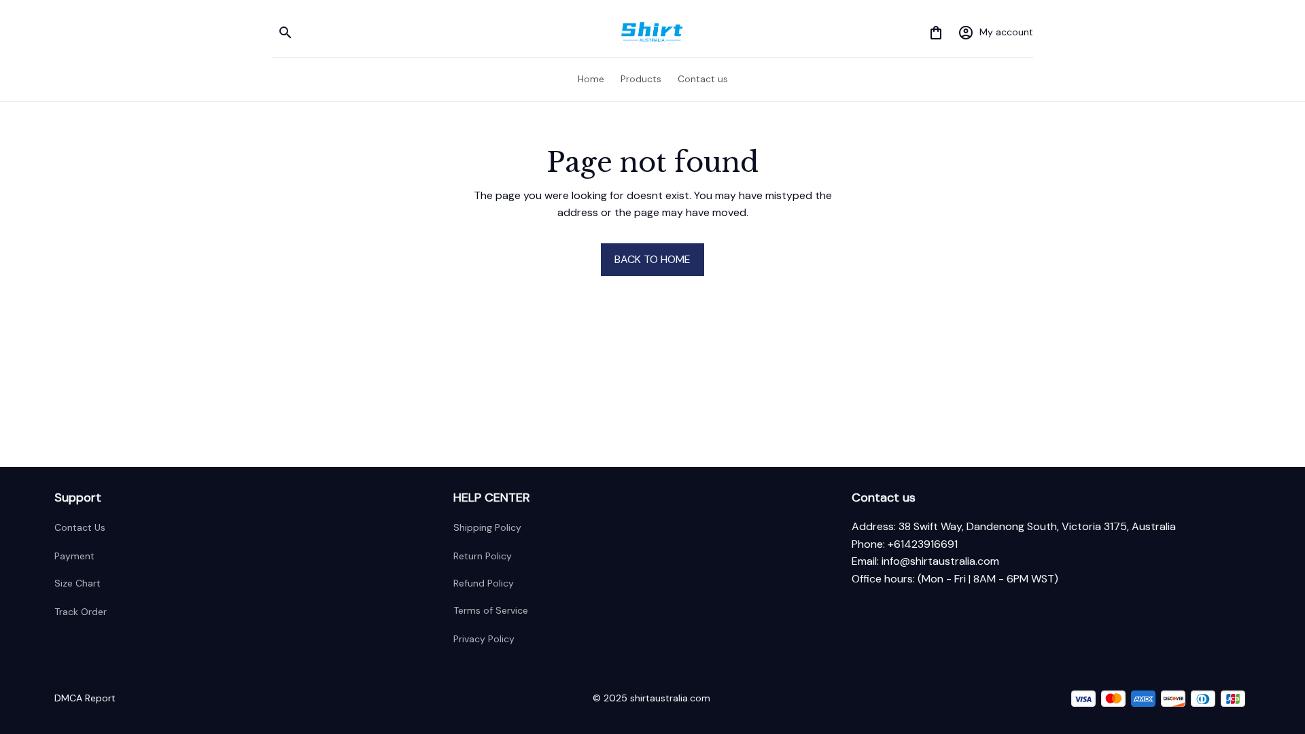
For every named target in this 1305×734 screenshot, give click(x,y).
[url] (940, 561)
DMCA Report (85, 698)
